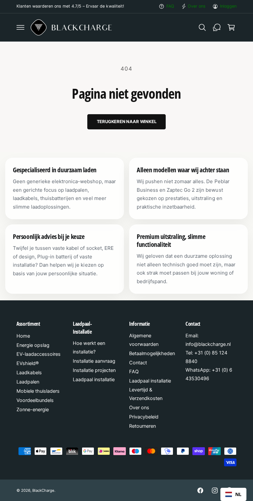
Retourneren (142, 426)
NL (238, 494)
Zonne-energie (32, 410)
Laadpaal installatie (94, 380)
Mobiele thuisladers (38, 391)
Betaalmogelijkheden (152, 353)
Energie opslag (32, 345)
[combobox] (233, 494)
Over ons (197, 6)
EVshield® (27, 363)
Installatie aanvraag (94, 361)
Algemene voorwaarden (143, 340)
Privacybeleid (143, 417)
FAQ (170, 6)
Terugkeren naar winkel (126, 121)
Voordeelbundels (35, 400)
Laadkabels (29, 373)
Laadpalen (27, 382)
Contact (138, 363)
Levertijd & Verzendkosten (145, 394)
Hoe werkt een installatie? (89, 347)
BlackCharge (43, 490)
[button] (20, 27)
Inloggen (228, 6)
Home (23, 336)
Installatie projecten (94, 370)
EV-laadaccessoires (38, 354)
